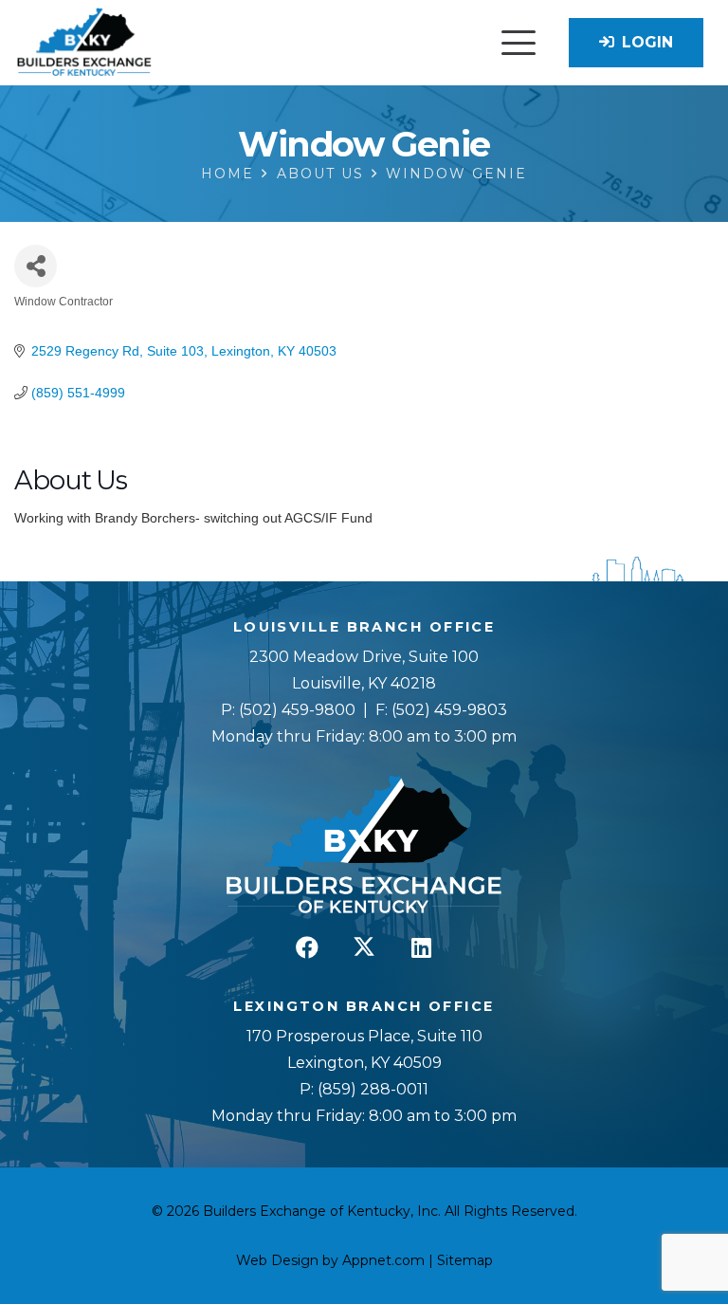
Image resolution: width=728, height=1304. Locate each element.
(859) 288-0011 (371, 1089)
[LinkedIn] (420, 947)
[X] (364, 947)
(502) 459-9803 (449, 710)
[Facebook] (307, 947)
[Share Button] (35, 266)
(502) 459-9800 (297, 710)
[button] (518, 43)
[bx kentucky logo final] (84, 43)
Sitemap (465, 1260)
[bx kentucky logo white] (364, 846)
